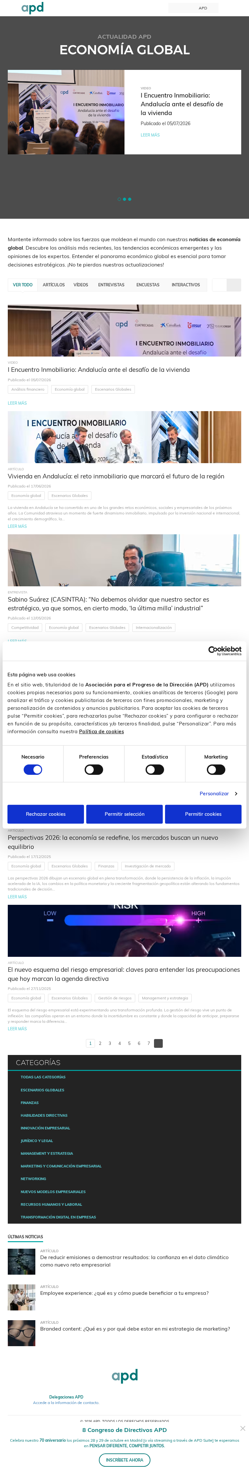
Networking (33, 1179)
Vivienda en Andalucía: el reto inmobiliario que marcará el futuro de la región (116, 476)
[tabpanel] (124, 112)
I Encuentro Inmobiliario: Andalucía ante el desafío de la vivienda (99, 369)
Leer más (150, 135)
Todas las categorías (43, 1077)
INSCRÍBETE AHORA (124, 1460)
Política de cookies (101, 731)
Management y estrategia (165, 997)
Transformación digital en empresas (58, 1217)
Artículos (54, 284)
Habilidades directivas (44, 1115)
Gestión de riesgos (115, 997)
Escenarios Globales (113, 389)
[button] (119, 199)
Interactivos (186, 284)
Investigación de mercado (148, 866)
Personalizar (214, 793)
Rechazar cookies (45, 814)
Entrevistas (111, 284)
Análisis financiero (27, 389)
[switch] (94, 769)
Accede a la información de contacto (66, 1402)
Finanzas (106, 866)
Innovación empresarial (45, 1128)
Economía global (70, 389)
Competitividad (25, 627)
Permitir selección (125, 814)
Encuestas (148, 284)
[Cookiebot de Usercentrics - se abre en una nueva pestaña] (213, 651)
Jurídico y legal (37, 1140)
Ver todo (22, 284)
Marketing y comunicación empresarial (61, 1166)
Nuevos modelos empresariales (53, 1192)
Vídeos (81, 284)
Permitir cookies (203, 814)
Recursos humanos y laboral (51, 1204)
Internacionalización (154, 627)
